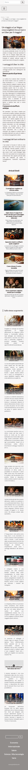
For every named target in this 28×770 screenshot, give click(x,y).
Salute (14, 750)
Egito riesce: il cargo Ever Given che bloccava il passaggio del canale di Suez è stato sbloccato (14, 215)
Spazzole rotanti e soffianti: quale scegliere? (14, 243)
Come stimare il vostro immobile (14, 267)
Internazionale (14, 746)
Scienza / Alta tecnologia (14, 754)
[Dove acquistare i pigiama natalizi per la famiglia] (14, 282)
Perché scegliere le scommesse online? (14, 425)
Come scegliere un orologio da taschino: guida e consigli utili (14, 324)
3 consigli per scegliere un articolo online (14, 189)
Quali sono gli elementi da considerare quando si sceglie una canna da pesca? (14, 392)
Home (2, 17)
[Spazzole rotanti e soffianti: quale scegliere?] (14, 234)
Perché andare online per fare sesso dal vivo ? (14, 667)
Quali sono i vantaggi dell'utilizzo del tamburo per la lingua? (14, 529)
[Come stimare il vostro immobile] (14, 258)
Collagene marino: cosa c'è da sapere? (14, 563)
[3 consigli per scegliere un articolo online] (14, 180)
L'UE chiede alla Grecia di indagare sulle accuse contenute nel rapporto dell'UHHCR (14, 702)
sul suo (16, 82)
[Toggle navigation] (4, 8)
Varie (7, 17)
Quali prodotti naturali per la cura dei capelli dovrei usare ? (14, 358)
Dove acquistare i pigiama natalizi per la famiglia (14, 291)
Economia (14, 743)
